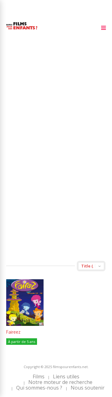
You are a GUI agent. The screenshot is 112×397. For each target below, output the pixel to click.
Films (38, 376)
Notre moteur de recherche (60, 382)
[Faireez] (25, 324)
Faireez (13, 332)
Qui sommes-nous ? (39, 387)
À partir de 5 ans (21, 341)
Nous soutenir (88, 387)
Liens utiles (66, 376)
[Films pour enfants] (21, 30)
